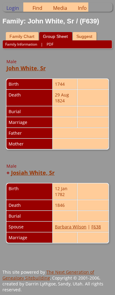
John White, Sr (26, 68)
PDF (50, 44)
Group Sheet (55, 36)
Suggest (84, 36)
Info (82, 8)
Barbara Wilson (70, 227)
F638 (96, 227)
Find (37, 8)
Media (60, 8)
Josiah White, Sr (33, 172)
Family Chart (22, 36)
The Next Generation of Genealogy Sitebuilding (48, 275)
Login (12, 8)
